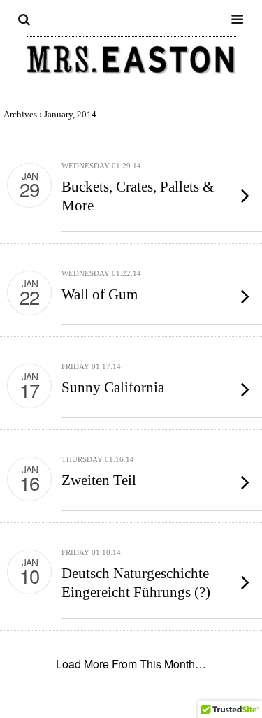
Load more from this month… (131, 664)
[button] (24, 41)
